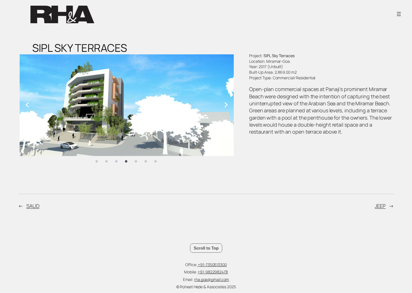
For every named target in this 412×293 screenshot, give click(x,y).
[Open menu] (398, 14)
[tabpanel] (126, 105)
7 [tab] (155, 161)
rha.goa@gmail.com (211, 279)
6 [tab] (146, 161)
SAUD (33, 206)
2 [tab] (106, 161)
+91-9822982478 (213, 272)
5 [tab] (136, 161)
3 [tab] (116, 161)
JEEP (380, 206)
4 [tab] (126, 161)
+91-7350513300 (212, 264)
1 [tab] (96, 161)
